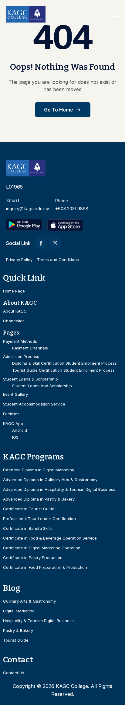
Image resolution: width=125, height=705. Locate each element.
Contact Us (13, 673)
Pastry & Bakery (18, 630)
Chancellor (13, 321)
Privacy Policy (19, 259)
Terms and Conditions (58, 259)
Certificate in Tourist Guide (28, 509)
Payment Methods (20, 341)
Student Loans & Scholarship (30, 379)
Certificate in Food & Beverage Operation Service (50, 538)
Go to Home (58, 110)
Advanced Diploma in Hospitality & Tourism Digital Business (59, 489)
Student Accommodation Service (34, 404)
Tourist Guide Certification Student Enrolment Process (63, 370)
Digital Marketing (19, 611)
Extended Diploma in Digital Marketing (38, 470)
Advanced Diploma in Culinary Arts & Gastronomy (50, 479)
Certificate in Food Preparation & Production (45, 567)
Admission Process (21, 356)
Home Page (14, 291)
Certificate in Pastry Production (32, 557)
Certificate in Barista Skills (27, 528)
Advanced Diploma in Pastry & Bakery (39, 499)
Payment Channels (30, 348)
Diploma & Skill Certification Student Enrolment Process (64, 363)
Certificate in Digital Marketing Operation (41, 548)
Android (19, 430)
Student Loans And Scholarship (42, 386)
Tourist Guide (16, 640)
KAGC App (13, 423)
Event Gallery (15, 394)
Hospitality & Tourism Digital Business (38, 620)
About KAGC (15, 311)
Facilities (11, 414)
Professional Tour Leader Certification (39, 518)
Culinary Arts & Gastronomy (29, 601)
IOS (15, 437)
